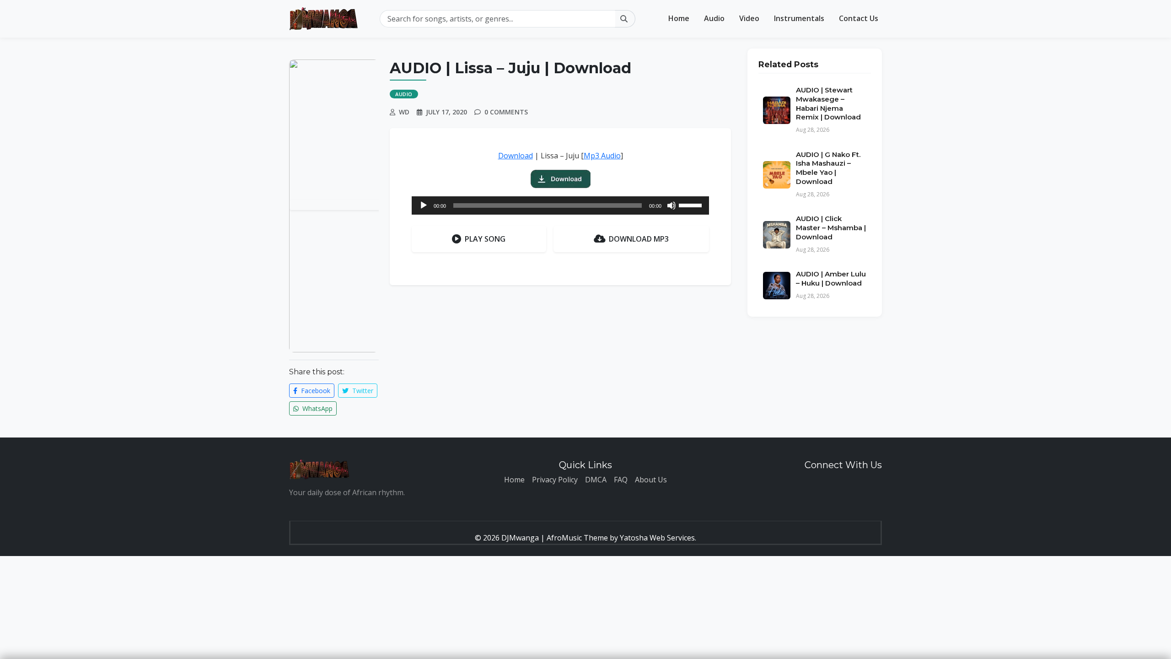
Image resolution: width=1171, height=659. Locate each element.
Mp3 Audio (602, 156)
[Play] (423, 205)
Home (678, 18)
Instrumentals (799, 18)
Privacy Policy (555, 480)
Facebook (314, 390)
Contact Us (858, 18)
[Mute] (671, 205)
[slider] (691, 204)
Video (749, 18)
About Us (651, 480)
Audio (714, 18)
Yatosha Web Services (657, 538)
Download (515, 156)
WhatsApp (317, 408)
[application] (560, 205)
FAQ (621, 480)
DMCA (596, 480)
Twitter (361, 390)
